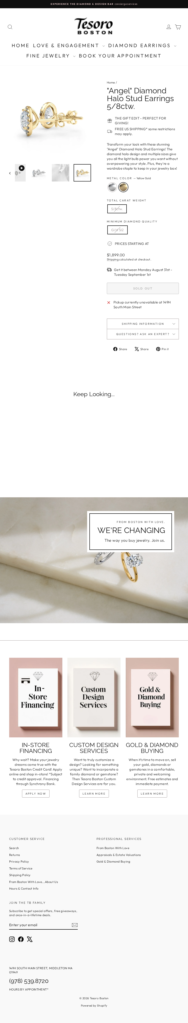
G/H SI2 (117, 230)
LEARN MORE (94, 793)
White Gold (112, 187)
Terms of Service (20, 868)
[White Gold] (25, 470)
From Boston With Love (113, 848)
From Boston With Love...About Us (33, 882)
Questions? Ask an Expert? (142, 334)
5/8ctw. (117, 209)
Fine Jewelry (49, 56)
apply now (35, 793)
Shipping (113, 259)
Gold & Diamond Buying (113, 861)
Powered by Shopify (94, 1005)
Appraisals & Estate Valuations (119, 855)
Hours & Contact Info (24, 888)
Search (14, 848)
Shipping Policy (20, 875)
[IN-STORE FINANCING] (35, 697)
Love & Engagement (67, 45)
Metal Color (129, 178)
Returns (14, 855)
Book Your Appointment (120, 56)
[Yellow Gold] (31, 470)
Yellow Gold (123, 187)
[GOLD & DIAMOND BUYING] (152, 697)
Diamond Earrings (140, 45)
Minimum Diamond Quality (132, 221)
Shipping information (143, 323)
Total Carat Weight (127, 200)
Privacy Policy (19, 861)
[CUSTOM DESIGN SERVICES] (94, 697)
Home (21, 45)
